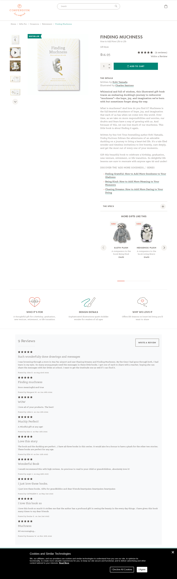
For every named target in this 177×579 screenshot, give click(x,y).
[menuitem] (165, 7)
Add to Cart (136, 66)
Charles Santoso (124, 86)
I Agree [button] (142, 569)
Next (15, 104)
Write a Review (159, 56)
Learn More (121, 239)
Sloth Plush (121, 247)
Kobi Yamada (120, 82)
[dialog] (88, 563)
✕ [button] (173, 552)
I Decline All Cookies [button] (122, 569)
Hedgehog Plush (146, 247)
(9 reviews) (161, 53)
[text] (145, 52)
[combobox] (85, 6)
